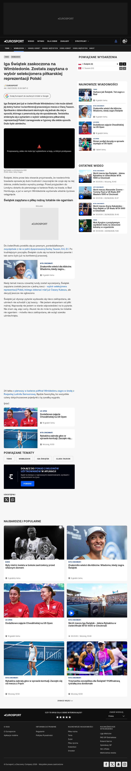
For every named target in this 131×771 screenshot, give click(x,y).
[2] (60, 717)
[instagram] (124, 764)
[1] (57, 717)
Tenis (7, 57)
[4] (66, 717)
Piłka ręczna (73, 743)
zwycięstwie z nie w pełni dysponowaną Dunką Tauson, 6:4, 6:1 (36, 249)
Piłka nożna (72, 731)
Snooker (71, 751)
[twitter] (112, 764)
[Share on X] (6, 499)
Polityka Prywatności (44, 735)
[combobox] (116, 716)
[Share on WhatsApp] (12, 499)
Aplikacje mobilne (11, 735)
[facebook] (106, 764)
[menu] (115, 41)
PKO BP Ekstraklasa (108, 737)
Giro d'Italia (104, 749)
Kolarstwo (72, 747)
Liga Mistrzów (105, 734)
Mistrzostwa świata (108, 753)
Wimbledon (16, 57)
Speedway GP (106, 745)
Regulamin (40, 731)
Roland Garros (106, 741)
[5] (69, 717)
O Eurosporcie (9, 731)
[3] (63, 717)
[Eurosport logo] (14, 41)
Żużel (70, 739)
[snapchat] (118, 764)
